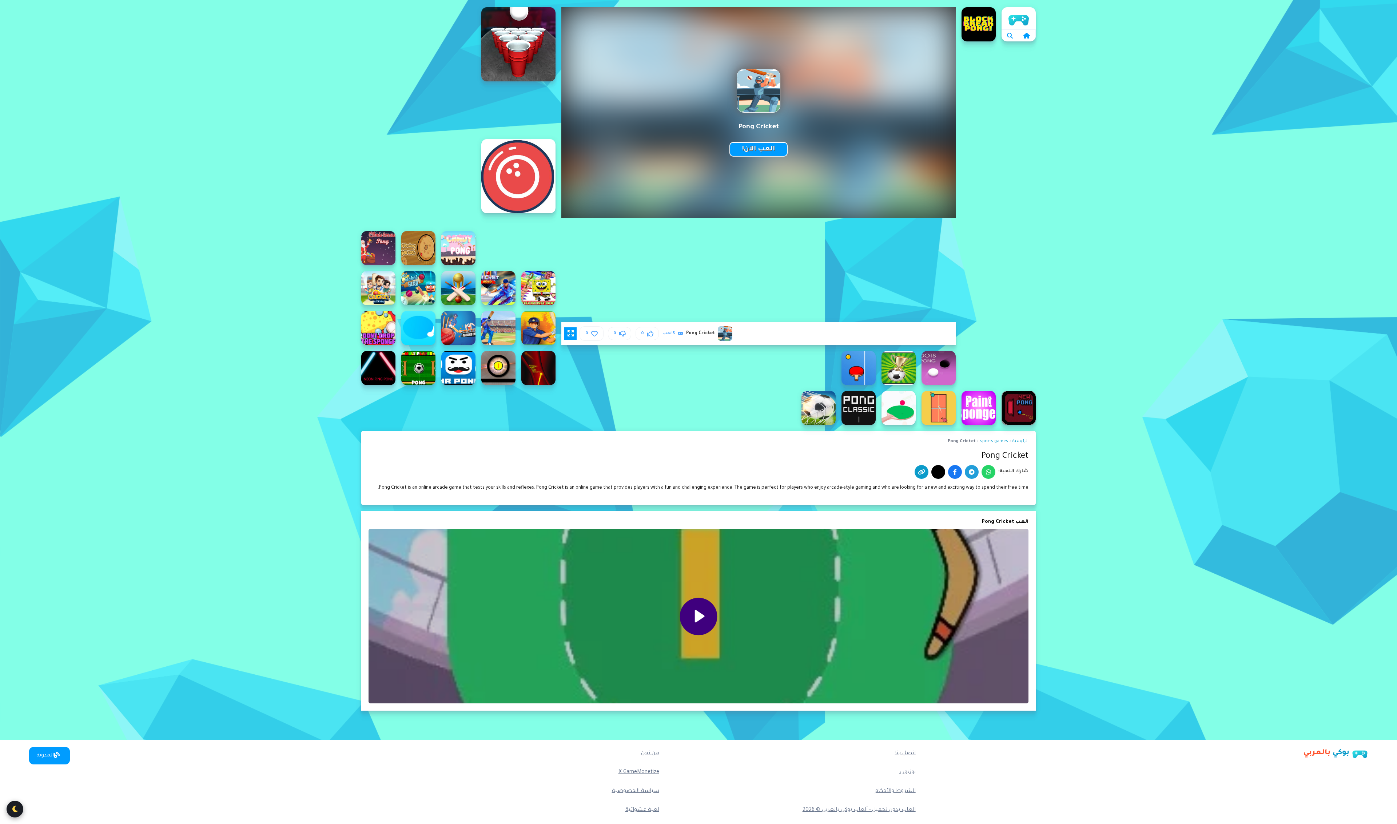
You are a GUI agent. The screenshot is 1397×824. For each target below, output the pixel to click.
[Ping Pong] (939, 408)
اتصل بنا (905, 753)
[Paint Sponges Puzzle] (979, 408)
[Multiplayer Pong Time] (418, 368)
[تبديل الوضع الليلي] (15, 809)
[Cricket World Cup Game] (458, 328)
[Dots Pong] (939, 368)
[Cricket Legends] (378, 288)
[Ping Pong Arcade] (898, 408)
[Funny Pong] (498, 368)
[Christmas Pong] (378, 248)
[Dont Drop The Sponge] (378, 328)
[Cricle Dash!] (418, 328)
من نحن (650, 753)
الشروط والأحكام (895, 791)
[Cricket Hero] (418, 288)
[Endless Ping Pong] (858, 368)
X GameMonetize (638, 772)
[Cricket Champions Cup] (458, 288)
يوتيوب (907, 772)
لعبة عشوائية (642, 810)
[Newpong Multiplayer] (1019, 408)
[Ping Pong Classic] (858, 408)
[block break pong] (979, 24)
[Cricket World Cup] (498, 328)
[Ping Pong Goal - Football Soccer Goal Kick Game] (818, 408)
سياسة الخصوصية (635, 791)
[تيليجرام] (972, 472)
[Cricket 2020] (498, 288)
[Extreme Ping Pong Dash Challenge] (538, 368)
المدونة (45, 756)
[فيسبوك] (955, 472)
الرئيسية (1019, 18)
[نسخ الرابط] (921, 472)
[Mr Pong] (458, 368)
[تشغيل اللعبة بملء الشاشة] (570, 333)
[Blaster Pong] (518, 176)
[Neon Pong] (378, 368)
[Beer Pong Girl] (518, 44)
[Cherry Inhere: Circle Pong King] (418, 248)
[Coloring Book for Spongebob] (538, 288)
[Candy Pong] (458, 248)
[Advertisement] (418, 116)
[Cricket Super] (538, 328)
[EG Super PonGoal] (898, 368)
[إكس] (938, 472)
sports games (994, 441)
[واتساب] (988, 472)
